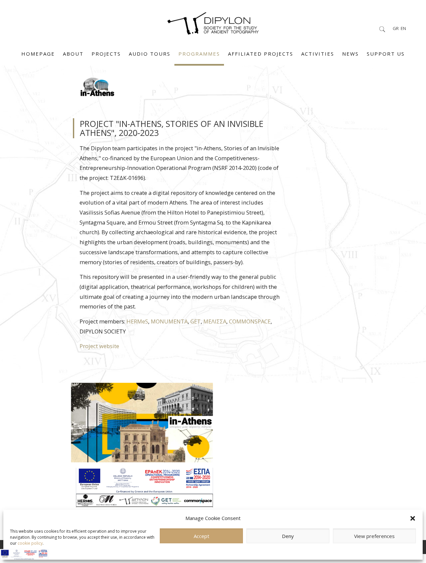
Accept (201, 536)
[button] (412, 518)
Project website (99, 346)
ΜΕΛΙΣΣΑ (214, 321)
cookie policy (30, 543)
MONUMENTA (169, 321)
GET (195, 321)
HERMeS (137, 321)
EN (403, 28)
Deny (288, 536)
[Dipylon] (213, 21)
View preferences (374, 536)
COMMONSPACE (250, 321)
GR (396, 28)
